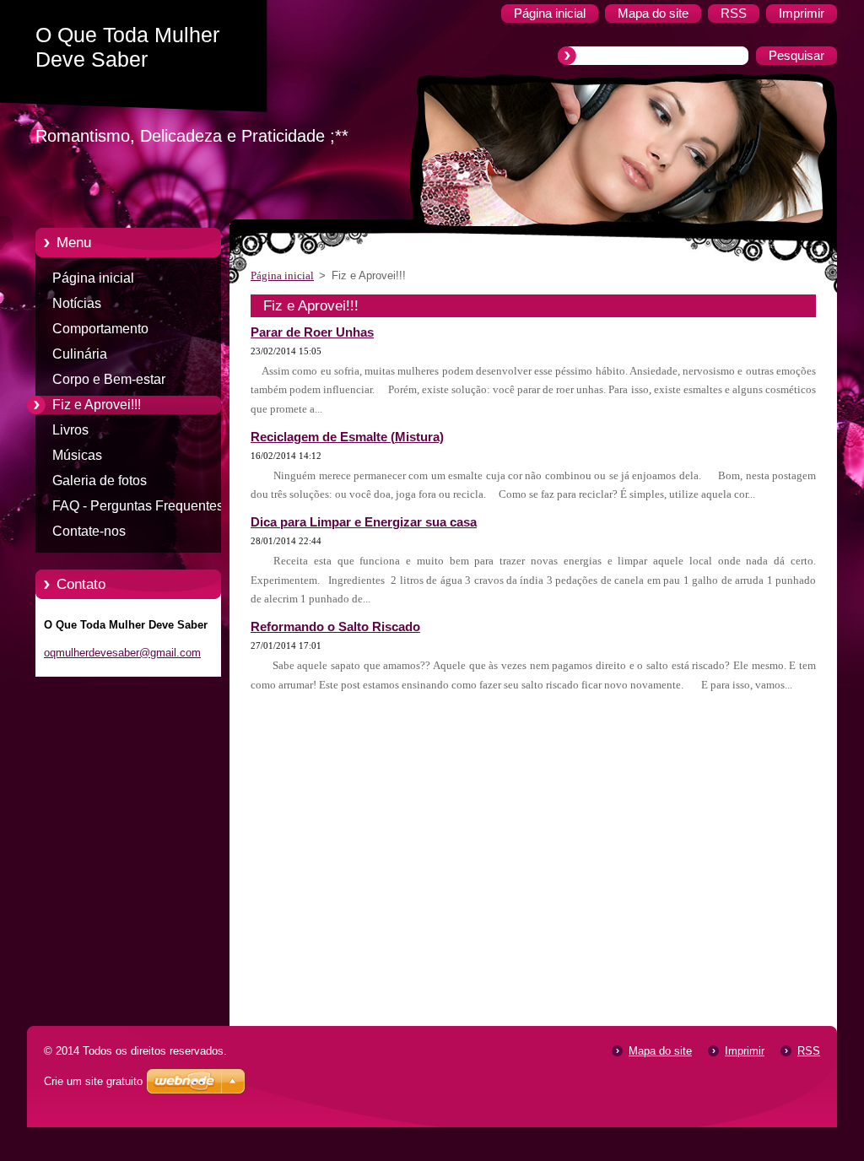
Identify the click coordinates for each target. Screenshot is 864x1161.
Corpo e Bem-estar (108, 379)
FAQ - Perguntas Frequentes (138, 506)
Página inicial (93, 278)
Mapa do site (660, 1051)
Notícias (76, 303)
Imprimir (744, 1051)
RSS (808, 1051)
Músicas (77, 455)
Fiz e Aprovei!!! (96, 404)
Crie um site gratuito (93, 1081)
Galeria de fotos (99, 480)
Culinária (79, 354)
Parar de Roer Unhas (312, 332)
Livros (70, 430)
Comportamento (100, 328)
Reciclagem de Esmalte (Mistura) (347, 437)
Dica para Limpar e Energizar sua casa (364, 522)
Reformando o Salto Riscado (335, 627)
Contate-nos (89, 531)
